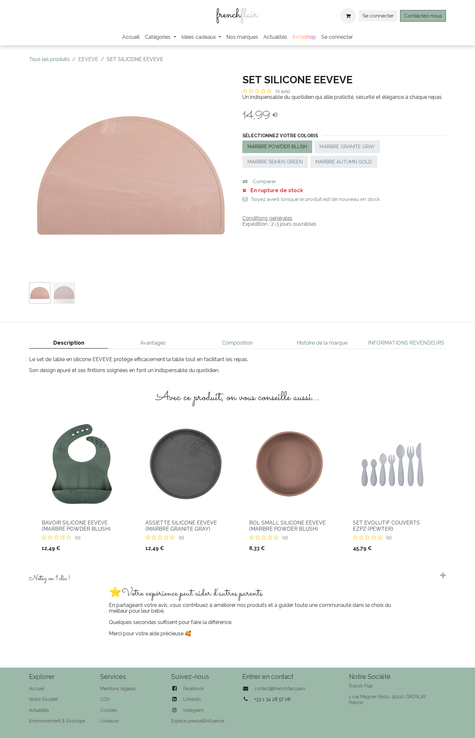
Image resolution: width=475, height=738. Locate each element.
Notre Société (43, 699)
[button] (39, 175)
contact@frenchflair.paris (279, 688)
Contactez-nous (423, 16)
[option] (237, 487)
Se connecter (378, 16)
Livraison (109, 720)
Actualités (39, 710)
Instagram (193, 710)
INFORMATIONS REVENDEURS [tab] (406, 343)
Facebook (193, 688)
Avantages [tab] (153, 343)
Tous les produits (49, 59)
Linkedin (192, 699)
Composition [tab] (237, 343)
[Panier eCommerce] (348, 16)
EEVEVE (88, 59)
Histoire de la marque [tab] (322, 343)
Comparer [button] (264, 181)
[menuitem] (131, 37)
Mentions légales (118, 688)
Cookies (108, 710)
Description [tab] (68, 343)
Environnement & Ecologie (57, 720)
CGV (105, 699)
